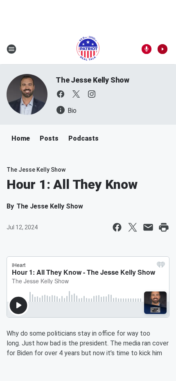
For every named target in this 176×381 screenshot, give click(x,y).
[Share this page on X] (132, 227)
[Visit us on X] (76, 94)
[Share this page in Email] (148, 227)
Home (20, 138)
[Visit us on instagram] (92, 94)
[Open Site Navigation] (11, 49)
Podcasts (83, 138)
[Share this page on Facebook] (117, 227)
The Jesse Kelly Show (92, 80)
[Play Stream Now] (162, 49)
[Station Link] (88, 49)
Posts (49, 138)
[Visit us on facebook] (60, 94)
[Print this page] (163, 227)
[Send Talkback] (146, 49)
